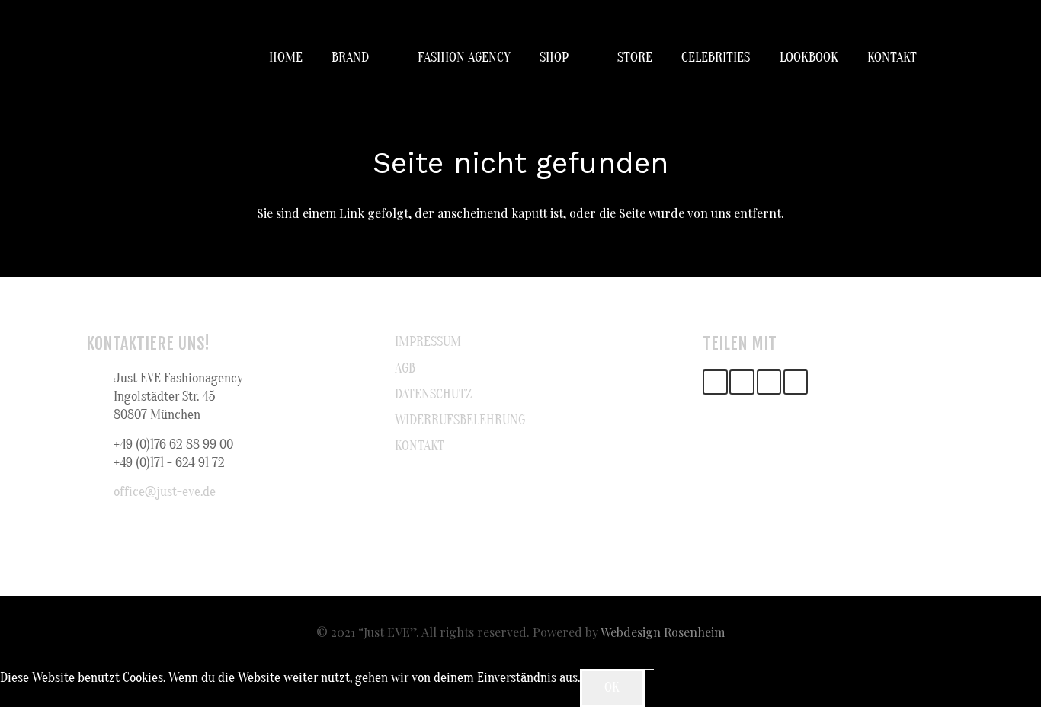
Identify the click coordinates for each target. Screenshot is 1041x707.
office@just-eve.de (165, 492)
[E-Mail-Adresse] (715, 382)
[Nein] (649, 669)
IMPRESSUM (428, 342)
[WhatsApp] (796, 382)
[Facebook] (741, 382)
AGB (405, 368)
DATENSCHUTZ (433, 394)
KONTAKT (419, 446)
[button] (379, 57)
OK (612, 688)
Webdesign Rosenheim (663, 632)
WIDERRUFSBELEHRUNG (460, 420)
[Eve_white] (105, 58)
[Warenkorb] (938, 57)
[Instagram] (769, 382)
